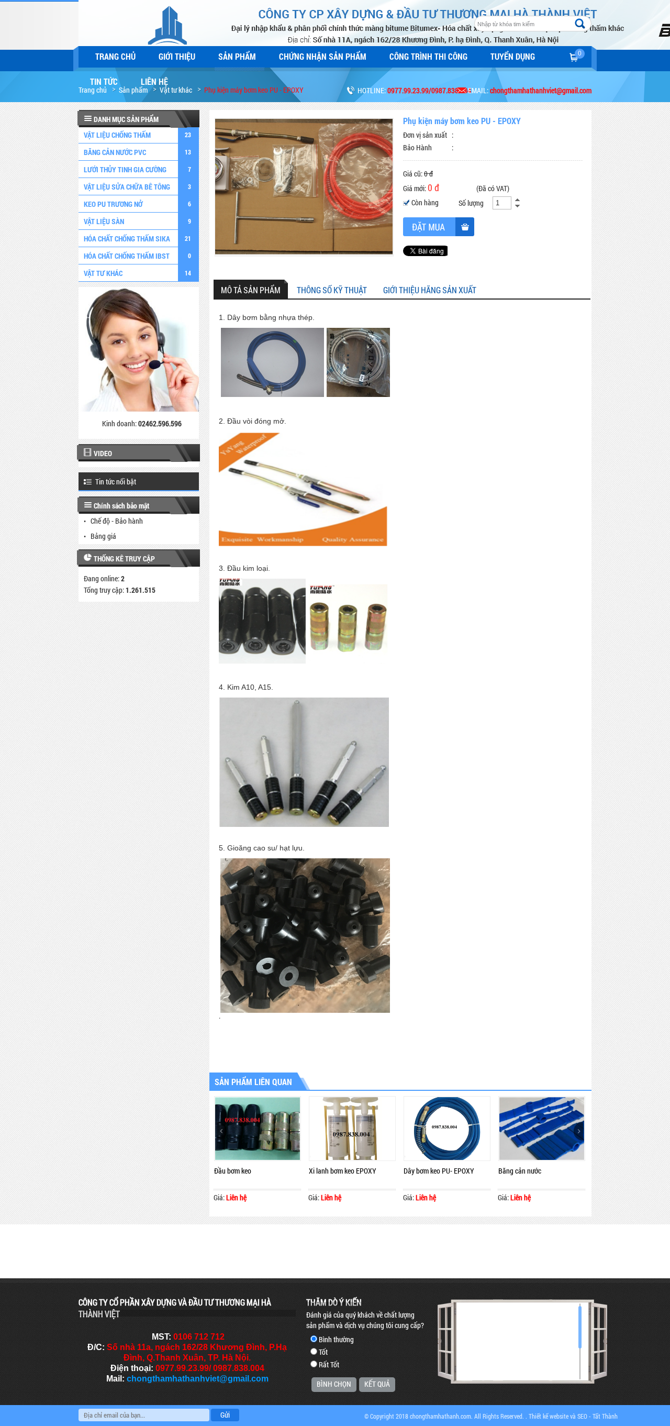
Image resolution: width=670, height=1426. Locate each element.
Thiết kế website (548, 1416)
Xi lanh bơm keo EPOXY (342, 1171)
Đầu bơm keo (232, 1171)
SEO (582, 1416)
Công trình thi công (428, 56)
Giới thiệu (177, 56)
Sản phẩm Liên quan (253, 1081)
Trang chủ (115, 56)
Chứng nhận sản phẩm (322, 56)
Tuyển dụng (512, 56)
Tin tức (104, 81)
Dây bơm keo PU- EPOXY (439, 1171)
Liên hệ (154, 81)
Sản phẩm (237, 56)
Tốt (323, 1352)
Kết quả (377, 1384)
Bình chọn (334, 1384)
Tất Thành (605, 1416)
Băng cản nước (519, 1171)
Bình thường (336, 1339)
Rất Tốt (329, 1364)
